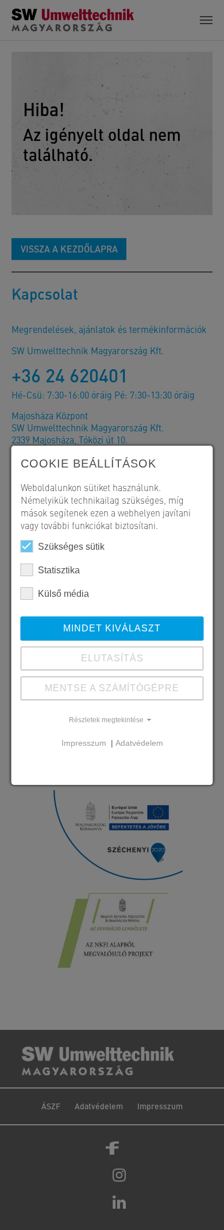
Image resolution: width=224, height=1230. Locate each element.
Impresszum (85, 743)
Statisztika (59, 570)
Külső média (63, 594)
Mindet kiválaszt (112, 628)
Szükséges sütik (71, 546)
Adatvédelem (139, 743)
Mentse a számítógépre (112, 688)
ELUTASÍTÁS (112, 658)
